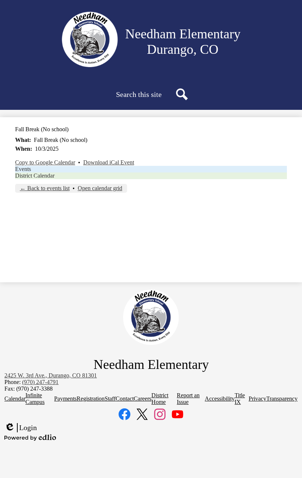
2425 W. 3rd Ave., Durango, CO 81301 (50, 375)
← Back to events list (45, 188)
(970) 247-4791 (40, 382)
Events (23, 169)
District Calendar (35, 175)
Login (20, 427)
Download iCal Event (108, 162)
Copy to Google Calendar (45, 162)
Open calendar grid (100, 188)
